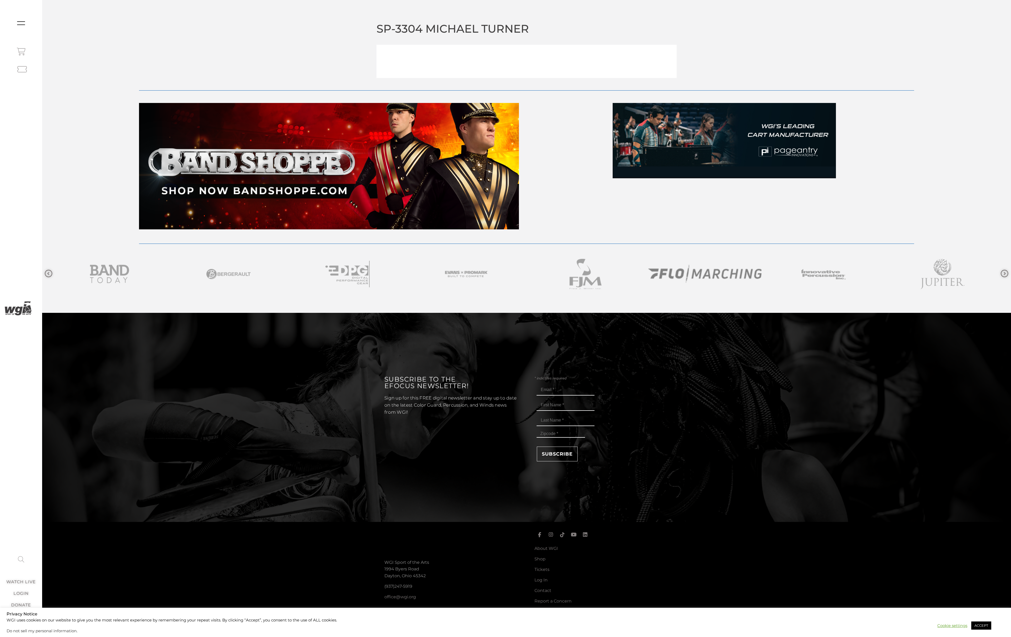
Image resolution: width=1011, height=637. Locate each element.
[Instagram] (551, 535)
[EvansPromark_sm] (160, 274)
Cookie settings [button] (952, 625)
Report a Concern (553, 601)
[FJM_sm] (279, 274)
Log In (541, 579)
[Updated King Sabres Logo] (755, 274)
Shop (540, 558)
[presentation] (48, 274)
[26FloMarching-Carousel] (398, 274)
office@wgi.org (400, 596)
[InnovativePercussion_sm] (517, 274)
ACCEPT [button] (981, 625)
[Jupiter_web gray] (636, 274)
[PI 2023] (724, 176)
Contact (542, 590)
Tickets (541, 569)
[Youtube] (574, 535)
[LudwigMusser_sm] (874, 274)
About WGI (546, 548)
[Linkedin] (585, 535)
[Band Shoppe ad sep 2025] (329, 227)
